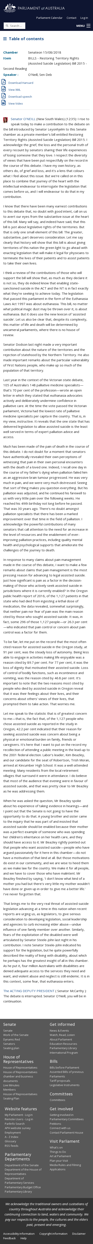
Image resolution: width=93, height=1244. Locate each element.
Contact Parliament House (66, 1132)
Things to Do (58, 1152)
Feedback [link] (9, 1238)
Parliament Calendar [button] (49, 18)
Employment (13, 1132)
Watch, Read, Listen (62, 1035)
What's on (56, 1147)
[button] (83, 26)
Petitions (55, 1124)
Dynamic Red (11, 1039)
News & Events (59, 1030)
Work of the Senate (16, 1035)
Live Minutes (11, 1085)
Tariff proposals (60, 1081)
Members (9, 1089)
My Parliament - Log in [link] (19, 1115)
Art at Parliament (60, 1156)
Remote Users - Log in (19, 1119)
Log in (84, 18)
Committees (57, 1100)
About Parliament (61, 1039)
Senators (9, 1044)
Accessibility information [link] (19, 1234)
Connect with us (60, 1128)
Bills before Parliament (64, 1067)
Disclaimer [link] (79, 1234)
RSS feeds (11, 1146)
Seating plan (11, 1048)
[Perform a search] (7, 25)
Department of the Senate (22, 1165)
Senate (8, 1030)
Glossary (10, 1141)
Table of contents (25, 38)
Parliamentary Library (63, 1048)
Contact (71, 18)
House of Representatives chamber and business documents (20, 1076)
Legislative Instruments (65, 1085)
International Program (64, 1053)
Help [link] (24, 1238)
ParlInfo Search (15, 1124)
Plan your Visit (59, 1161)
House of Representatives (20, 1067)
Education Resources (63, 1044)
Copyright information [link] (53, 1234)
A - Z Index (11, 1137)
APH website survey (17, 1128)
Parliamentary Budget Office (23, 1187)
